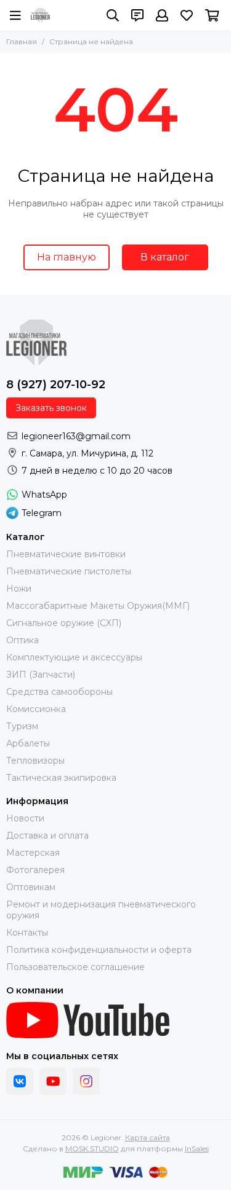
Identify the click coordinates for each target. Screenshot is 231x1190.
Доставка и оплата (47, 835)
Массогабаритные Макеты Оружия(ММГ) (98, 605)
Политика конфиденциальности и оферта (99, 949)
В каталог (164, 257)
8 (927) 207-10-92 (55, 384)
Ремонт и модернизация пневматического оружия (101, 910)
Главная (21, 41)
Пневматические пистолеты (68, 571)
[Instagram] (86, 1081)
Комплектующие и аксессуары (74, 657)
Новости (25, 818)
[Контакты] (137, 15)
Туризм (22, 726)
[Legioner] (40, 15)
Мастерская (33, 852)
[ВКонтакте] (19, 1081)
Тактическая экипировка (61, 777)
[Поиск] (112, 15)
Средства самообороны (59, 691)
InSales (197, 1148)
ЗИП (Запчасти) (40, 674)
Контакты (27, 932)
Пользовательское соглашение (75, 967)
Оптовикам (30, 887)
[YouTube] (53, 1081)
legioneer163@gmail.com (76, 436)
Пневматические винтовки (66, 554)
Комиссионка (36, 708)
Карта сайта (147, 1137)
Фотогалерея (35, 869)
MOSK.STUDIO (92, 1148)
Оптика (22, 640)
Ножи (18, 588)
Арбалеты (28, 743)
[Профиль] (162, 15)
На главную (66, 257)
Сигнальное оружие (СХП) (63, 622)
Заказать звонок (51, 407)
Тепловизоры (35, 760)
